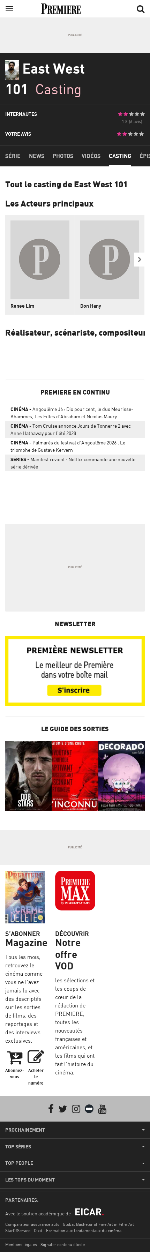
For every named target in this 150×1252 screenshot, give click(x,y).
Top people (19, 1163)
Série (13, 155)
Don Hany (90, 306)
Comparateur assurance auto (32, 1224)
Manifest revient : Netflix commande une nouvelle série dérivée (72, 463)
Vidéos (91, 155)
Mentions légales (21, 1244)
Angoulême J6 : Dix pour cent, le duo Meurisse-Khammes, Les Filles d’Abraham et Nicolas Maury (71, 412)
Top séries (18, 1146)
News (36, 155)
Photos (63, 155)
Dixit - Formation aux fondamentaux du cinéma (77, 1230)
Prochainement (25, 1130)
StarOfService (17, 1230)
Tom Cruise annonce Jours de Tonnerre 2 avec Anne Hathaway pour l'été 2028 (70, 429)
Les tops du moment (30, 1180)
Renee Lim (22, 306)
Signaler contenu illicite (62, 1244)
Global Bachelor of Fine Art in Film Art (98, 1224)
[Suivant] (139, 260)
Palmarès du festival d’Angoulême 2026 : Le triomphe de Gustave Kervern (67, 446)
